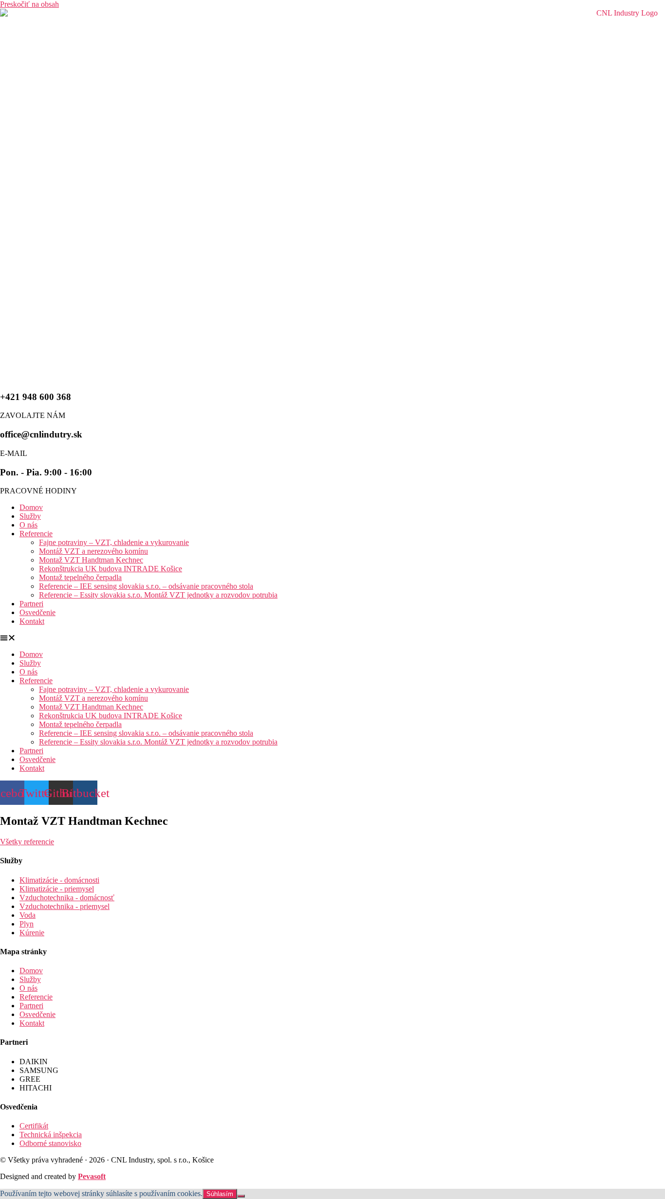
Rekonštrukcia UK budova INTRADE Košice (110, 568)
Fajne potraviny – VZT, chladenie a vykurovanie (114, 542)
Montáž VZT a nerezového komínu (93, 551)
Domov (31, 507)
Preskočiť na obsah (29, 4)
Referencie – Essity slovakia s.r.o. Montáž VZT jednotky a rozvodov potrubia (158, 595)
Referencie (36, 533)
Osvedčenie (37, 612)
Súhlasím (219, 1194)
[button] (332, 638)
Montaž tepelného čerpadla (80, 577)
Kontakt (31, 621)
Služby (30, 516)
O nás (28, 525)
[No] (241, 1196)
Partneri (31, 604)
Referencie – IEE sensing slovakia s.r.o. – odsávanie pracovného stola (146, 586)
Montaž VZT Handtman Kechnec (91, 560)
